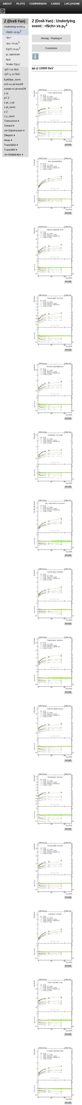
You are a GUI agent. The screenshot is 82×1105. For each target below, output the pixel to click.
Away (7, 140)
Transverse (10, 120)
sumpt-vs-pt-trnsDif (15, 88)
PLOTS (20, 3)
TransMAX (10, 145)
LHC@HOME (72, 3)
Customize (51, 48)
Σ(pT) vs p (13, 49)
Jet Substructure (13, 130)
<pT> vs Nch (11, 69)
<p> (8, 37)
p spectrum (13, 54)
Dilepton (8, 135)
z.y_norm (9, 116)
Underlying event (13, 26)
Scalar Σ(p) (13, 64)
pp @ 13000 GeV (42, 68)
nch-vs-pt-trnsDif (13, 84)
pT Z (6, 98)
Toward (8, 125)
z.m (6, 93)
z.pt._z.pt (9, 102)
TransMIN (9, 149)
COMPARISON (37, 3)
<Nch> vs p (13, 32)
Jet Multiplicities (12, 154)
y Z (6, 111)
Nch (8, 59)
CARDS (55, 3)
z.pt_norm (9, 107)
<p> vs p (13, 43)
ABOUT (7, 3)
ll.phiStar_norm (12, 79)
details (68, 144)
